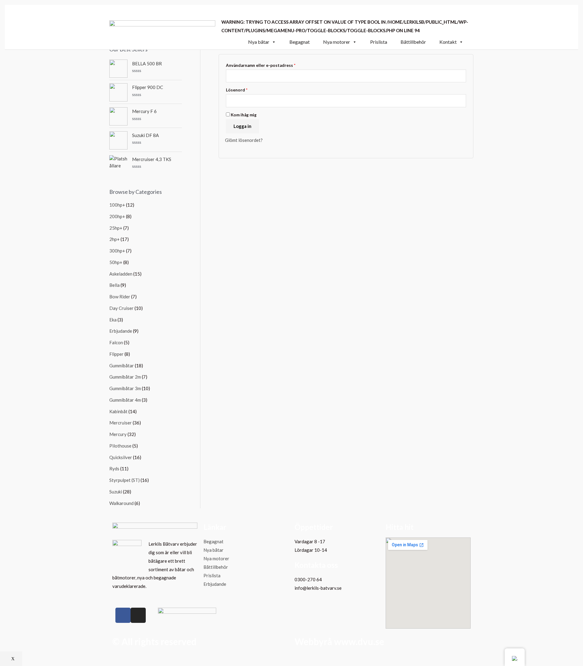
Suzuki (115, 491)
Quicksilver (120, 457)
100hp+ (117, 205)
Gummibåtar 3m (125, 388)
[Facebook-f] (123, 615)
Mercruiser (120, 422)
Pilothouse (120, 445)
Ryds (114, 468)
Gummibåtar (121, 365)
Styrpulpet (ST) (124, 480)
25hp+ (115, 228)
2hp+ (114, 239)
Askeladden (120, 273)
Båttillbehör (413, 42)
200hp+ (117, 216)
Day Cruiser (121, 308)
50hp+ (115, 262)
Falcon (116, 342)
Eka (113, 319)
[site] (162, 26)
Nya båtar (258, 42)
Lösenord (236, 90)
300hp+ (117, 250)
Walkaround (121, 503)
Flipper (116, 354)
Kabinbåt (118, 411)
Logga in (242, 126)
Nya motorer (336, 42)
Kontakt (448, 42)
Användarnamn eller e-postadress (260, 65)
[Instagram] (138, 615)
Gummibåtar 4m (125, 400)
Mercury (118, 434)
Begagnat (299, 42)
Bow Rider (119, 296)
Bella (114, 285)
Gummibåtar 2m (125, 376)
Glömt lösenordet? (244, 140)
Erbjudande (120, 331)
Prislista (378, 42)
